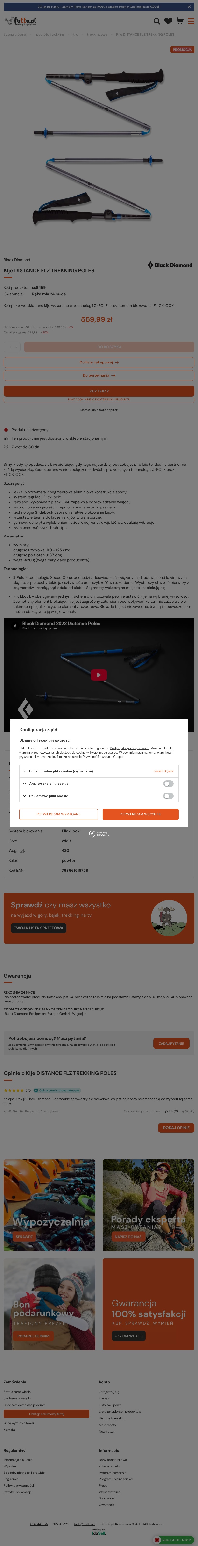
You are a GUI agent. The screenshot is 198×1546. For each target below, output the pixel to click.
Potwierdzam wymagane (58, 814)
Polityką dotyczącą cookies (129, 748)
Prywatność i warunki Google (103, 756)
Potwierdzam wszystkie (140, 814)
